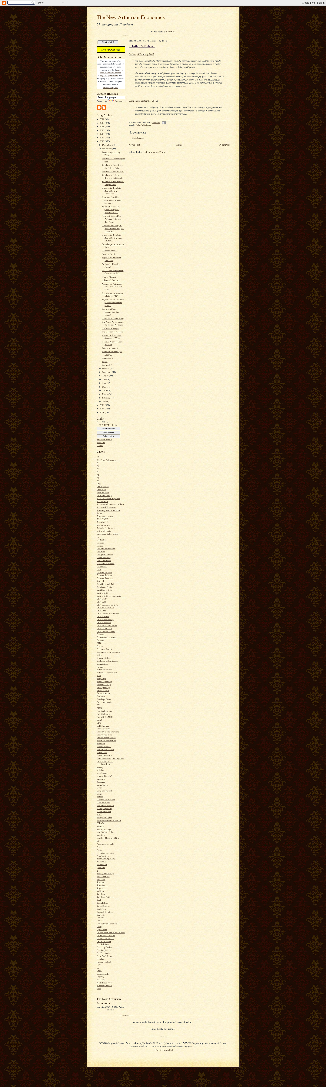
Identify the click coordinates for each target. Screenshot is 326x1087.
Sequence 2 (102, 888)
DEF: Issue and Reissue (107, 625)
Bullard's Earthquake (106, 528)
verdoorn (101, 979)
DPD (99, 643)
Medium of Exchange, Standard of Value (111, 337)
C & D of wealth (104, 530)
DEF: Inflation (103, 616)
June (104, 383)
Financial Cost (103, 690)
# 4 (98, 471)
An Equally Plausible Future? (111, 265)
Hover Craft (102, 752)
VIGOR (110, 49)
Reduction (101, 879)
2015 (102, 130)
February (106, 397)
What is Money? (109, 276)
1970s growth (103, 486)
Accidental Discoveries (106, 507)
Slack (99, 899)
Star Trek (101, 914)
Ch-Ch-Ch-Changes (110, 328)
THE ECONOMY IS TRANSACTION (105, 940)
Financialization (103, 693)
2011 (102, 405)
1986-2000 (101, 489)
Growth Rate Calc (104, 734)
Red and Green (103, 876)
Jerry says (101, 778)
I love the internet (109, 250)
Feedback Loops (104, 684)
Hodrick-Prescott (104, 746)
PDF (101, 425)
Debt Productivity (104, 589)
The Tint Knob (103, 953)
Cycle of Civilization (106, 563)
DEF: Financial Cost (105, 607)
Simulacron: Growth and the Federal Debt (112, 166)
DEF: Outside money (106, 631)
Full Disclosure (103, 713)
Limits (99, 787)
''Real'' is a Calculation (106, 460)
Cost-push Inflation (105, 554)
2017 (102, 122)
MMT (99, 814)
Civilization (102, 539)
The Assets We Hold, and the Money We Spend (113, 323)
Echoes (100, 646)
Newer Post (134, 144)
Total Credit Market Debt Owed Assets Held (112, 272)
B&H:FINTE (102, 519)
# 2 (98, 465)
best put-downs (103, 525)
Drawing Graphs (109, 254)
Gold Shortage (103, 725)
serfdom (100, 891)
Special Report (103, 902)
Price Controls (103, 855)
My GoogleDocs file (109, 75)
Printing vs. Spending (106, 858)
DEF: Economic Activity (107, 604)
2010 (102, 408)
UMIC (99, 970)
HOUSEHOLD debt (105, 749)
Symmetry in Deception (107, 923)
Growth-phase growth (106, 737)
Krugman (101, 781)
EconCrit (170, 31)
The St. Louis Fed (164, 1050)
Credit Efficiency (104, 557)
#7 (98, 480)
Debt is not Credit (104, 587)
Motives (100, 826)
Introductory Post (110, 87)
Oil (98, 840)
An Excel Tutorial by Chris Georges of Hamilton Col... (111, 209)
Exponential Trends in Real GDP (111, 259)
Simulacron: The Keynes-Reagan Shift (113, 183)
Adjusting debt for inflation (108, 510)
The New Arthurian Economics (131, 17)
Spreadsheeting (103, 905)
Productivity (102, 864)
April (104, 390)
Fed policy (101, 678)
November (107, 148)
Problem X (101, 861)
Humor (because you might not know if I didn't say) (110, 760)
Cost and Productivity (106, 548)
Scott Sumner (102, 885)
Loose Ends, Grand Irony (113, 318)
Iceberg (100, 767)
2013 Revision (103, 492)
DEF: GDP (101, 610)
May (104, 386)
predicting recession (105, 852)
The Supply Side (104, 950)
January (106, 401)
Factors (100, 666)
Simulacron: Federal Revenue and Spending (113, 176)
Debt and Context (104, 572)
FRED (99, 708)
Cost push (101, 551)
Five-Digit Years (104, 699)
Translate (119, 101)
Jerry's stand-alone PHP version (111, 71)
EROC (99, 654)
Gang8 (99, 719)
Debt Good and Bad (105, 584)
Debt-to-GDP (102, 592)
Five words (101, 696)
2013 (102, 137)
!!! (98, 457)
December (107, 144)
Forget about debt (104, 702)
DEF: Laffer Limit (104, 628)
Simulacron (102, 894)
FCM (99, 675)
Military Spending (104, 808)
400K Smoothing (104, 495)
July (104, 379)
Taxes (99, 926)
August (105, 375)
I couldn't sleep (103, 764)
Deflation (101, 634)
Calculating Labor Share (107, 533)
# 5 (98, 474)
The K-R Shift (103, 944)
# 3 (98, 469)
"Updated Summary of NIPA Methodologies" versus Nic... (113, 228)
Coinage (100, 542)
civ (98, 536)
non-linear (101, 835)
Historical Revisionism (106, 740)
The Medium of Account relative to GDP (112, 295)
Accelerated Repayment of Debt (110, 504)
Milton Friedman (104, 811)
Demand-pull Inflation (106, 637)
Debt (99, 569)
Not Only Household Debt (108, 838)
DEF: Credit (102, 598)
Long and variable (105, 790)
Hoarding (101, 743)
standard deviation (105, 911)
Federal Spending (104, 681)
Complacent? (107, 357)
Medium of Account (105, 805)
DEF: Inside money (105, 619)
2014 (102, 133)
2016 (102, 126)
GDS (99, 722)
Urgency (100, 976)
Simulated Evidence (105, 897)
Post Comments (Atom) (154, 152)
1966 (99, 483)
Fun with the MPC (104, 716)
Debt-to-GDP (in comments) (109, 595)
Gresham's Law (103, 728)
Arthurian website (104, 439)
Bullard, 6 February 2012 (141, 54)
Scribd (114, 425)
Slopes (104, 361)
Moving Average (104, 829)
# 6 (98, 477)
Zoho (99, 988)
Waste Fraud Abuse (105, 982)
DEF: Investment (104, 622)
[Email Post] (163, 122)
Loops (99, 793)
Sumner (100, 920)
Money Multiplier (104, 817)
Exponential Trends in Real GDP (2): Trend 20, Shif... (112, 237)
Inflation (100, 769)
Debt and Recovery (105, 578)
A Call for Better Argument (108, 498)
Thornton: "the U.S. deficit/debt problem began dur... (112, 200)
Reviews (100, 882)
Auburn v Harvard (110, 348)
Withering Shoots (104, 985)
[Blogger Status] (101, 109)
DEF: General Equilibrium (108, 613)
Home (179, 144)
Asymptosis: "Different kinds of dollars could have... (113, 286)
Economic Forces (104, 649)
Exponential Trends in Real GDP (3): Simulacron (111, 190)
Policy (99, 849)
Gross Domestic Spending (108, 731)
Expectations (102, 663)
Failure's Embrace (104, 669)
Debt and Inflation (104, 575)
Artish (99, 513)
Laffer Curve (102, 784)
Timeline (100, 958)
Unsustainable (103, 973)
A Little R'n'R (102, 501)
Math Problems (103, 802)
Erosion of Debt (104, 657)
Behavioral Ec (103, 521)
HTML (107, 425)
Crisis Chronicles (104, 560)
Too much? (106, 364)
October (106, 368)
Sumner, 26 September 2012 (143, 100)
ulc (98, 967)
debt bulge (101, 581)
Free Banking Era (104, 710)
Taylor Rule (102, 929)
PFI (98, 846)
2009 (102, 412)
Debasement (102, 566)
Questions (101, 867)
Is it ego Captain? (104, 776)
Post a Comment (138, 138)
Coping (100, 545)
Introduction (102, 772)
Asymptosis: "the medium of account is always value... (113, 302)
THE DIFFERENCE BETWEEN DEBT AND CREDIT (111, 934)
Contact (100, 445)
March (105, 394)
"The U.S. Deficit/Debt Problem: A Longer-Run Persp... (112, 218)
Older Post (224, 144)
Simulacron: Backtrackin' (113, 171)
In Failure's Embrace (111, 280)
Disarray (100, 640)
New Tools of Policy (105, 832)
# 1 (98, 462)
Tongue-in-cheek (104, 961)
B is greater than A (105, 516)
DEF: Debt (101, 601)
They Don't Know (104, 956)
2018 (102, 119)
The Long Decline (104, 947)
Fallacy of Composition (107, 672)
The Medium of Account (112, 331)
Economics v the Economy (108, 651)
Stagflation (101, 908)
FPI (98, 705)
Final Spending (103, 687)
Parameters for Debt (105, 843)
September (107, 372)
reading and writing (105, 873)
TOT (99, 964)
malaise (100, 796)
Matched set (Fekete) (106, 799)
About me (101, 442)
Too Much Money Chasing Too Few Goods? (111, 311)
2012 (102, 141)
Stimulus (100, 917)
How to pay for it (104, 755)
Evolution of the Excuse (107, 660)
